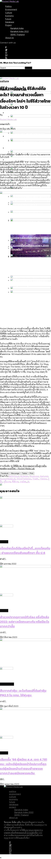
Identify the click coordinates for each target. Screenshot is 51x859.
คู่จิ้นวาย (7, 481)
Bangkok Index (17, 28)
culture (8, 12)
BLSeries (24, 476)
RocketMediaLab (8, 478)
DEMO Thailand (17, 34)
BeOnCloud (14, 476)
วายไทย (23, 481)
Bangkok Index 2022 (19, 31)
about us (9, 37)
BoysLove (34, 476)
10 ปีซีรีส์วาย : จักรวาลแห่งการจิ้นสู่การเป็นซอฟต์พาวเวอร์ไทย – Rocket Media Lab (23, 467)
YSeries (43, 478)
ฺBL (28, 481)
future (8, 18)
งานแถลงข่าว (9, 162)
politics (8, 6)
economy (9, 15)
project (8, 25)
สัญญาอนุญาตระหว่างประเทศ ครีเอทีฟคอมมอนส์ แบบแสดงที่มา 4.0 (23, 831)
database (9, 22)
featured (44, 476)
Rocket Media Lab (8, 119)
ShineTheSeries (24, 478)
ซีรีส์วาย (15, 481)
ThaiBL (35, 478)
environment (11, 9)
